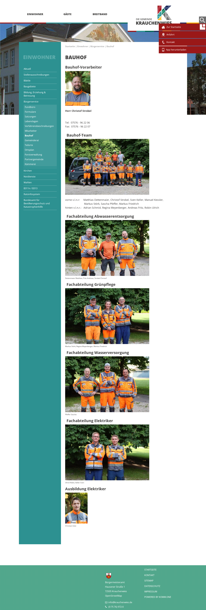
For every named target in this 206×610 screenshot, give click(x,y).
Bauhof (29, 135)
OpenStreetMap (113, 595)
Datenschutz (152, 586)
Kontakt (149, 575)
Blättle (27, 80)
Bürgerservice (31, 101)
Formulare (30, 111)
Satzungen (30, 116)
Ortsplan (29, 149)
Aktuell (27, 68)
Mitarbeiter (31, 130)
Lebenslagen (31, 121)
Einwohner (82, 46)
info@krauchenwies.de (120, 602)
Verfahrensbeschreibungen (39, 126)
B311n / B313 (30, 188)
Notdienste (29, 176)
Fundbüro (30, 107)
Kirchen (28, 170)
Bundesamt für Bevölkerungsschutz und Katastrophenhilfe (37, 203)
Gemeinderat (32, 140)
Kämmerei (30, 164)
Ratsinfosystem (32, 194)
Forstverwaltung (33, 154)
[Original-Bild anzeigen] (107, 193)
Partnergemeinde (34, 159)
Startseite (70, 46)
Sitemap (148, 580)
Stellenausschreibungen (36, 74)
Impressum (150, 591)
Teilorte (29, 145)
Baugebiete (30, 86)
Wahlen (28, 182)
